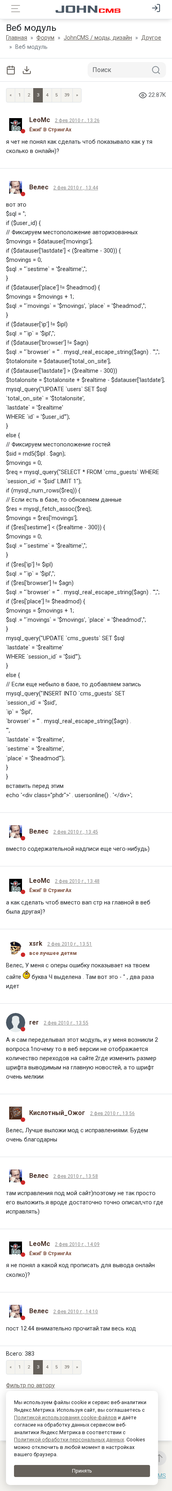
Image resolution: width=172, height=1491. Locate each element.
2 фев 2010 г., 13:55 (66, 1023)
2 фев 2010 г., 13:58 (75, 1176)
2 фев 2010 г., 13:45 (75, 832)
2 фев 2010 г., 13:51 (69, 944)
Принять (82, 1471)
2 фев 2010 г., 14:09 (77, 1244)
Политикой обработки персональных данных (69, 1440)
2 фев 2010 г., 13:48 (77, 881)
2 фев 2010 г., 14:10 (75, 1311)
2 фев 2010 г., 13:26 (77, 120)
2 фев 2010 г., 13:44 (75, 188)
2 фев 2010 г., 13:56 (112, 1113)
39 (66, 95)
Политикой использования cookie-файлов (65, 1418)
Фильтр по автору (30, 1385)
